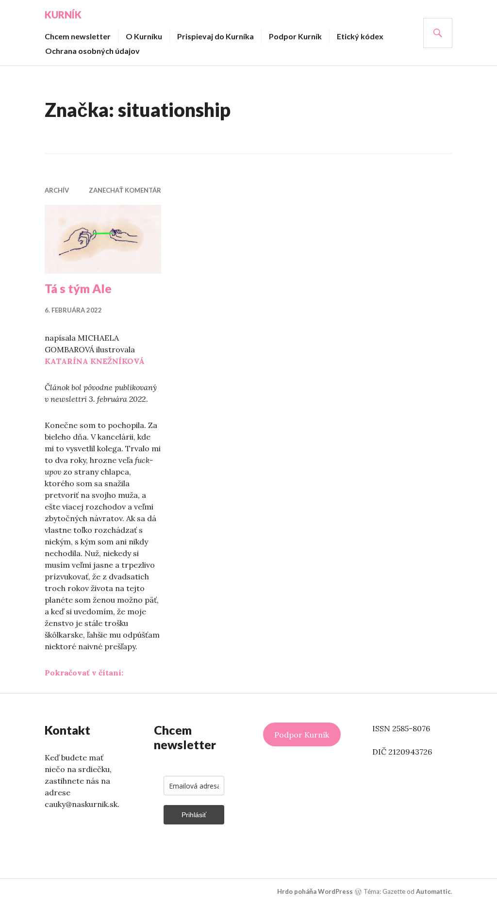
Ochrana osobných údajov (92, 50)
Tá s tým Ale (78, 288)
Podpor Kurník (295, 36)
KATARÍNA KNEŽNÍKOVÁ (95, 361)
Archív (57, 190)
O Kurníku (144, 36)
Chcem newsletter (78, 36)
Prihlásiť (194, 815)
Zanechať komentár (125, 190)
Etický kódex (360, 36)
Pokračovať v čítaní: (84, 672)
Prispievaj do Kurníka (215, 36)
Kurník (63, 14)
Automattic (433, 891)
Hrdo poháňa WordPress (315, 891)
